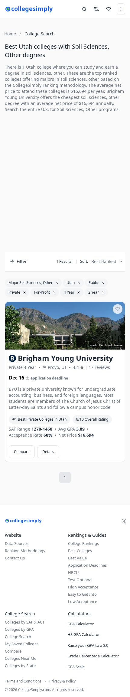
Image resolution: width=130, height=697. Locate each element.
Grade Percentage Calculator (93, 656)
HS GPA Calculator (83, 634)
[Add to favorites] (117, 309)
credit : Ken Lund (101, 345)
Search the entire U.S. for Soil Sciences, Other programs (62, 109)
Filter (22, 261)
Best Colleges (80, 550)
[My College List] (108, 9)
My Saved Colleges (21, 644)
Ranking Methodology (25, 550)
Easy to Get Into (82, 594)
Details (48, 451)
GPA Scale (76, 666)
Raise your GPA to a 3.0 (87, 645)
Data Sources (16, 543)
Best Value (77, 558)
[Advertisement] (65, 182)
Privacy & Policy (62, 681)
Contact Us (15, 558)
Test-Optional (80, 579)
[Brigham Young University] (65, 326)
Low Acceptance (82, 601)
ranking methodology (64, 85)
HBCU (73, 572)
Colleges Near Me (20, 658)
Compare (22, 451)
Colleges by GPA (19, 629)
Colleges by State (20, 665)
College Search (18, 636)
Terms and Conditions (23, 681)
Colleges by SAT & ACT (24, 622)
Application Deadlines (87, 565)
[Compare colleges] (96, 9)
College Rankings (83, 543)
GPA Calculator (80, 624)
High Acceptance (83, 587)
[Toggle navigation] (121, 9)
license (118, 345)
